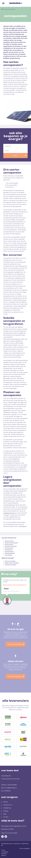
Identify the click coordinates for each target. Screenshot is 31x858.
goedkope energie (9, 513)
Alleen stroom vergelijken (12, 563)
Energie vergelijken (10, 561)
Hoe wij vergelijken (24, 848)
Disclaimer (4, 853)
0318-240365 (12, 785)
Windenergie (8, 549)
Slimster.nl (23, 526)
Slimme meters (9, 544)
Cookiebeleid (4, 852)
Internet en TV (7, 805)
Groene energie (9, 541)
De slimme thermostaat (11, 542)
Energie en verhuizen (11, 546)
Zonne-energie (9, 548)
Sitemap (3, 855)
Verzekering (7, 808)
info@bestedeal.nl (11, 788)
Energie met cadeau (10, 564)
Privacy (3, 850)
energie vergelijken (15, 644)
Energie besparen (10, 553)
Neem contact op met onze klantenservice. (15, 585)
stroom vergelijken (15, 676)
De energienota (9, 551)
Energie (5, 9)
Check (15, 155)
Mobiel (5, 802)
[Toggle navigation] (3, 3)
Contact (5, 817)
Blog (4, 814)
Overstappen (8, 555)
